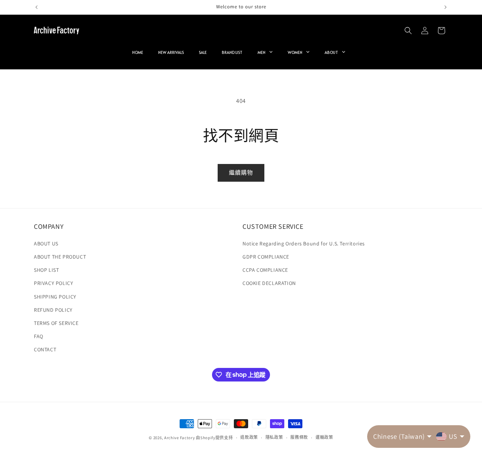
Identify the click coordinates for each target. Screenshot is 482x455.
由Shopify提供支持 (214, 437)
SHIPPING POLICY (55, 296)
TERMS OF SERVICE (56, 323)
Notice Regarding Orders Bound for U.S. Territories (304, 243)
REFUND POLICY (53, 309)
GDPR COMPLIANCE (266, 256)
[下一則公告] (445, 7)
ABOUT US (46, 243)
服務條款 (299, 437)
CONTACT (45, 349)
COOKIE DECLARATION (269, 283)
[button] (408, 30)
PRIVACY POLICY (53, 283)
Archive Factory (179, 437)
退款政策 (249, 437)
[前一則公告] (36, 7)
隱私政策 (274, 437)
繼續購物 (241, 172)
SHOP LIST (46, 270)
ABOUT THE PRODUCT (60, 256)
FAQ (38, 336)
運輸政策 (324, 437)
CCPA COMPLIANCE (265, 270)
